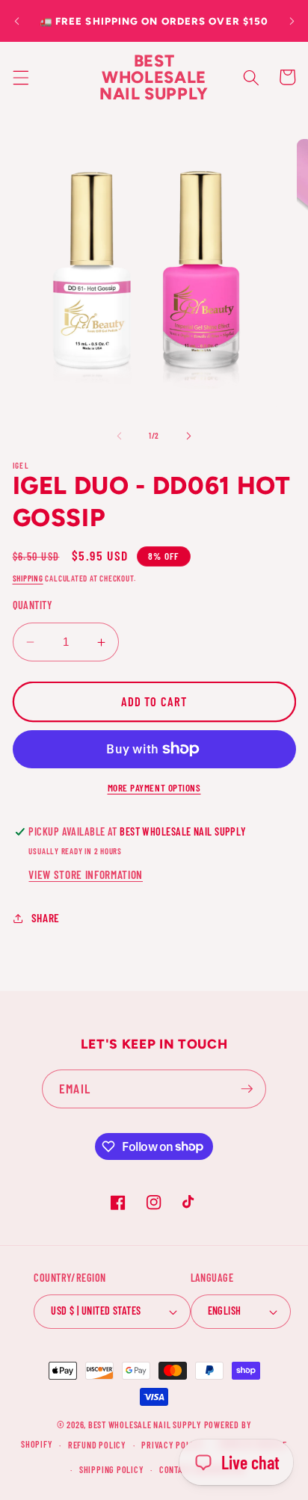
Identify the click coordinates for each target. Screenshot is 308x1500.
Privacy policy (172, 1444)
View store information (85, 874)
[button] (20, 77)
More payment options (154, 788)
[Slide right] (188, 435)
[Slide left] (119, 435)
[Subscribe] (247, 1089)
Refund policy (97, 1444)
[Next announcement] (291, 20)
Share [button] (45, 918)
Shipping (28, 578)
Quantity (33, 605)
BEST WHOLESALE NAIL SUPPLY (146, 1424)
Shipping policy (111, 1469)
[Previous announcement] (16, 20)
